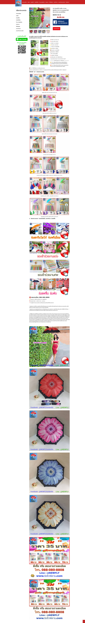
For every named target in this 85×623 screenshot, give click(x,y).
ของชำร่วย (56, 2)
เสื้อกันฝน (51, 2)
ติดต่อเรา (67, 2)
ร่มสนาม (46, 2)
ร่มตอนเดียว (24, 2)
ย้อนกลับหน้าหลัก (56, 28)
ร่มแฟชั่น (32, 2)
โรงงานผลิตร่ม (42, 2)
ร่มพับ (29, 2)
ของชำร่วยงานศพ (61, 2)
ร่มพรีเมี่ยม (37, 2)
